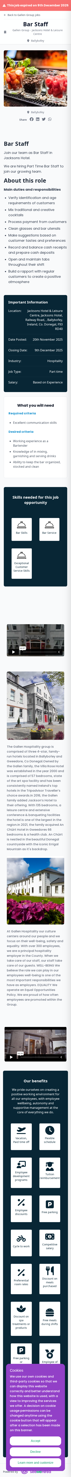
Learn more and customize (35, 1462)
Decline (35, 1451)
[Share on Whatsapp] (50, 119)
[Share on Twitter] (44, 119)
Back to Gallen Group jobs (24, 15)
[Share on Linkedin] (38, 119)
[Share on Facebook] (32, 119)
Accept (35, 1440)
